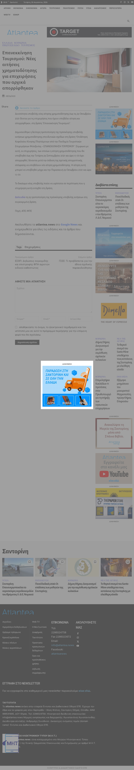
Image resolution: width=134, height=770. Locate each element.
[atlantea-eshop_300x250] (67, 405)
